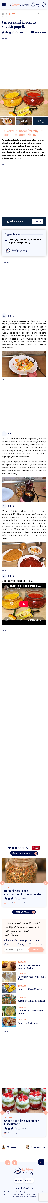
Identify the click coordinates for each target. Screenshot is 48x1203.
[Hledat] (33, 4)
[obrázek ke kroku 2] (24, 490)
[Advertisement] (24, 63)
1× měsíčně (37, 945)
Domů (4, 14)
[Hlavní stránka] (24, 1171)
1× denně (11, 945)
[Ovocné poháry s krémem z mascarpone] (24, 1100)
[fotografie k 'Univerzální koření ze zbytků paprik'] (24, 102)
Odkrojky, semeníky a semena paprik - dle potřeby (24, 241)
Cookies (29, 1180)
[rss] (8, 1162)
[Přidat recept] (39, 4)
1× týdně (24, 945)
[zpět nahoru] (41, 1162)
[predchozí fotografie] (2, 102)
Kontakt (19, 1180)
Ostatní (13, 14)
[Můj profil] (44, 4)
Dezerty (8, 1117)
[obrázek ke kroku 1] (24, 364)
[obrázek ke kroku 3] (24, 554)
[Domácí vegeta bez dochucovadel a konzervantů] (24, 870)
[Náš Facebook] (14, 1162)
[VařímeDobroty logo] (19, 4)
